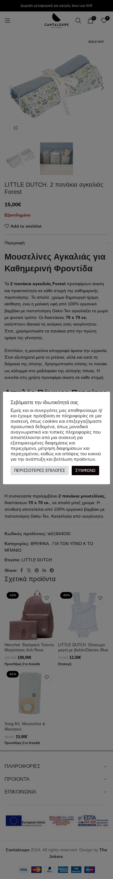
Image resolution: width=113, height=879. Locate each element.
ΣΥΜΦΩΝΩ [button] (85, 470)
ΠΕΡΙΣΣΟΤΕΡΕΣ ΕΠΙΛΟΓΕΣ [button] (39, 470)
